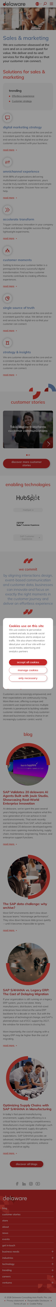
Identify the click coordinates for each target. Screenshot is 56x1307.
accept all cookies (28, 662)
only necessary (28, 678)
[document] (28, 653)
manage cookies (28, 670)
